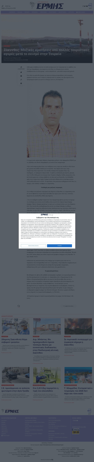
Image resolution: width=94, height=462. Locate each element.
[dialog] (47, 231)
